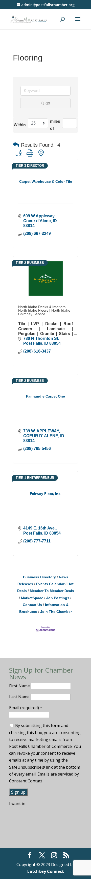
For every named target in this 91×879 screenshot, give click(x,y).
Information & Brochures (44, 608)
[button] (16, 144)
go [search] (48, 103)
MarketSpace (32, 598)
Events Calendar (50, 584)
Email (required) (25, 707)
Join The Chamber (56, 612)
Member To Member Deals (52, 591)
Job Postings (57, 598)
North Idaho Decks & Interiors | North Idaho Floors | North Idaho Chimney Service (44, 310)
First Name (20, 686)
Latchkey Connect (45, 871)
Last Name (20, 697)
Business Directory (39, 577)
